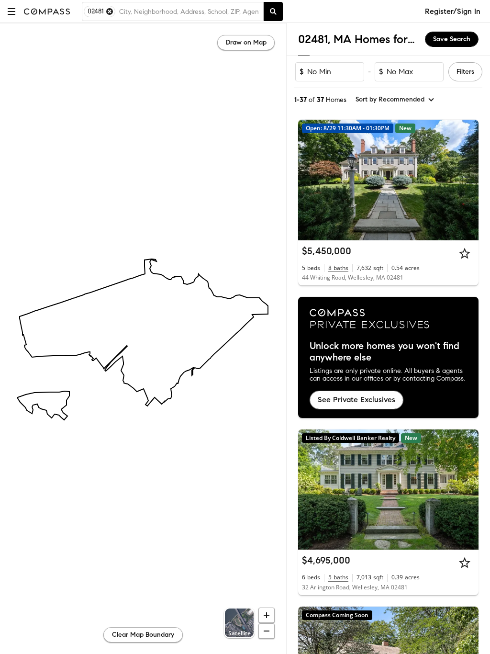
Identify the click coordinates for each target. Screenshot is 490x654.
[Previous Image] (309, 180)
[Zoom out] (266, 631)
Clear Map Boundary (143, 635)
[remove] (109, 11)
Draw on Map (246, 42)
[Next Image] (467, 180)
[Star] (465, 253)
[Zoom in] (266, 615)
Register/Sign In (452, 11)
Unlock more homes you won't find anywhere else (384, 351)
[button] (11, 11)
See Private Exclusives (356, 399)
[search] (273, 11)
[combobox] (189, 11)
